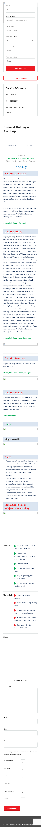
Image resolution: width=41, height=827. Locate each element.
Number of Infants (11, 57)
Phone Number (10, 26)
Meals (6, 776)
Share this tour (21, 78)
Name (5, 717)
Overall (6, 799)
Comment (7, 687)
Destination (7, 768)
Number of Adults (11, 36)
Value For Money (9, 791)
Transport (7, 783)
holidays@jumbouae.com (15, 107)
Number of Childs (11, 47)
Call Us (8, 112)
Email (5, 729)
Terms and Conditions (28, 824)
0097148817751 (12, 95)
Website (6, 741)
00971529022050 (12, 101)
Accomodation (8, 760)
